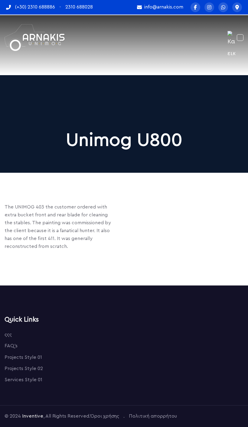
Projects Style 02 (24, 368)
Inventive (32, 416)
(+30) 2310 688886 (35, 7)
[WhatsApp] (223, 7)
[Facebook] (195, 7)
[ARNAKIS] (35, 37)
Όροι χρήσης (104, 416)
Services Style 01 (23, 379)
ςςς (8, 334)
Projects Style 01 (23, 357)
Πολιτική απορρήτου (153, 416)
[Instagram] (209, 7)
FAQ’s (11, 345)
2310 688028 (79, 7)
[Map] (237, 7)
